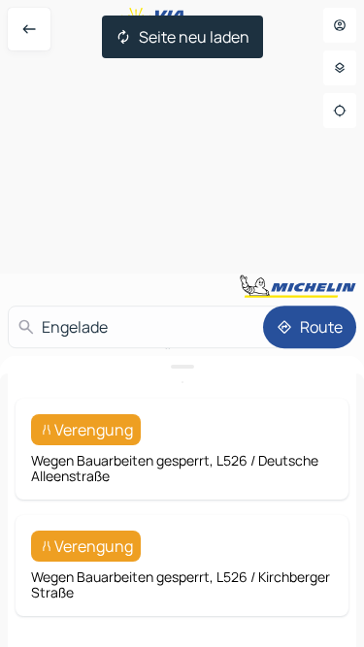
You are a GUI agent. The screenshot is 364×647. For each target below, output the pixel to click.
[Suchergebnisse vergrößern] (182, 366)
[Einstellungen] (339, 67)
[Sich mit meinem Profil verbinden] (339, 25)
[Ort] (339, 110)
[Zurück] (29, 29)
